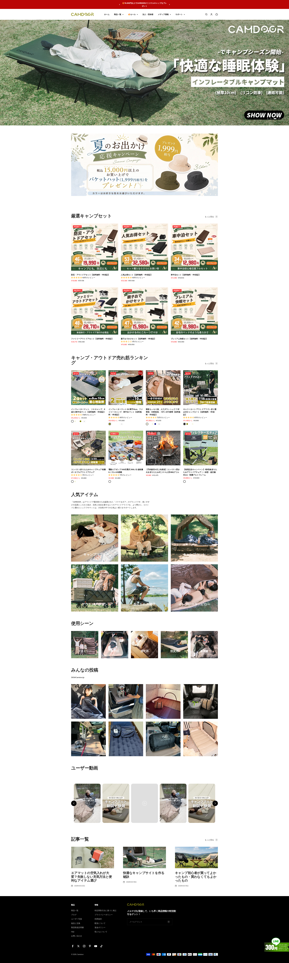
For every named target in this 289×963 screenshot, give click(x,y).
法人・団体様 (147, 14)
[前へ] (119, 4)
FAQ (72, 929)
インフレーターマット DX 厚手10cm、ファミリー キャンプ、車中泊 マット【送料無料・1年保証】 (125, 409)
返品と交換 (75, 921)
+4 (84, 419)
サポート (179, 14)
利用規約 (98, 917)
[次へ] (169, 4)
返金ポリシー (100, 925)
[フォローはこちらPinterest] (89, 943)
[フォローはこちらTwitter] (78, 943)
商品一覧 (117, 14)
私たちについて (101, 929)
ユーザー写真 (76, 917)
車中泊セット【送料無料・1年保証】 (185, 272)
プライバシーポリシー (104, 912)
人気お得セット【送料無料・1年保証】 (136, 272)
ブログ (74, 912)
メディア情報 (163, 14)
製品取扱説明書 (77, 925)
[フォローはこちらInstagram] (84, 943)
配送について (100, 921)
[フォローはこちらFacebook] (72, 943)
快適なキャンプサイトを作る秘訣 (143, 872)
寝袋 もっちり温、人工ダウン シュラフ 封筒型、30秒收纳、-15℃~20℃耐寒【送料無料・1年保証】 (163, 409)
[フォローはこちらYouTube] (95, 943)
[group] (144, 71)
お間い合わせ (76, 934)
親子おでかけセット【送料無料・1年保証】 (138, 336)
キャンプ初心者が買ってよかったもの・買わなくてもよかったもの (196, 874)
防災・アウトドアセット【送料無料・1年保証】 (90, 272)
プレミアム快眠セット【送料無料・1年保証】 (189, 336)
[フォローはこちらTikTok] (101, 943)
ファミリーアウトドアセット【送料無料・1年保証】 (92, 336)
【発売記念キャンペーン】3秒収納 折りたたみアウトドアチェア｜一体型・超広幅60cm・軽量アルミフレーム (200, 470)
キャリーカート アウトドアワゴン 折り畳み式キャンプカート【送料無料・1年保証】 (199, 409)
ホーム (107, 14)
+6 (159, 421)
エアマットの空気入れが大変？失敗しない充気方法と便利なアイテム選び (91, 874)
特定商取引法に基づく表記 (105, 908)
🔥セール (132, 14)
